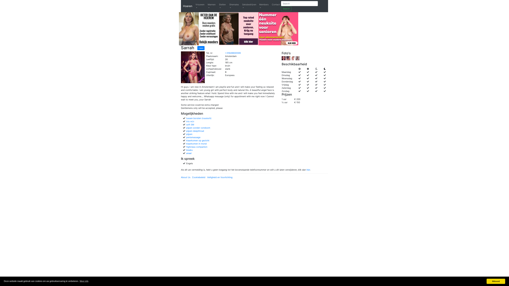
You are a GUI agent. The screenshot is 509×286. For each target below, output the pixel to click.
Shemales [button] (234, 4)
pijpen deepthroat (195, 131)
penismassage (193, 137)
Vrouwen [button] (200, 4)
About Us (185, 177)
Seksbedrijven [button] (249, 4)
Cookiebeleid (198, 177)
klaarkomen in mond (196, 143)
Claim (201, 48)
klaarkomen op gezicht (197, 140)
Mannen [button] (212, 4)
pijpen (189, 134)
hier (308, 169)
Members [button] (264, 4)
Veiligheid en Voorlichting (219, 177)
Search (286, 8)
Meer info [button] (84, 281)
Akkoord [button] (496, 281)
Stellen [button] (222, 4)
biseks (189, 150)
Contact (276, 4)
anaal (189, 153)
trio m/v (190, 121)
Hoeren (187, 6)
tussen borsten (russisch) (198, 118)
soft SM (190, 124)
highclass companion (196, 147)
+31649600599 (233, 53)
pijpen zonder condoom (198, 127)
